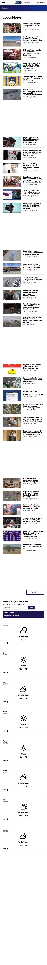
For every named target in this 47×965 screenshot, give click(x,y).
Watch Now (40, 2)
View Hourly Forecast (11, 615)
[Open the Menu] (4, 3)
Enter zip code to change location (13, 604)
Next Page (35, 592)
